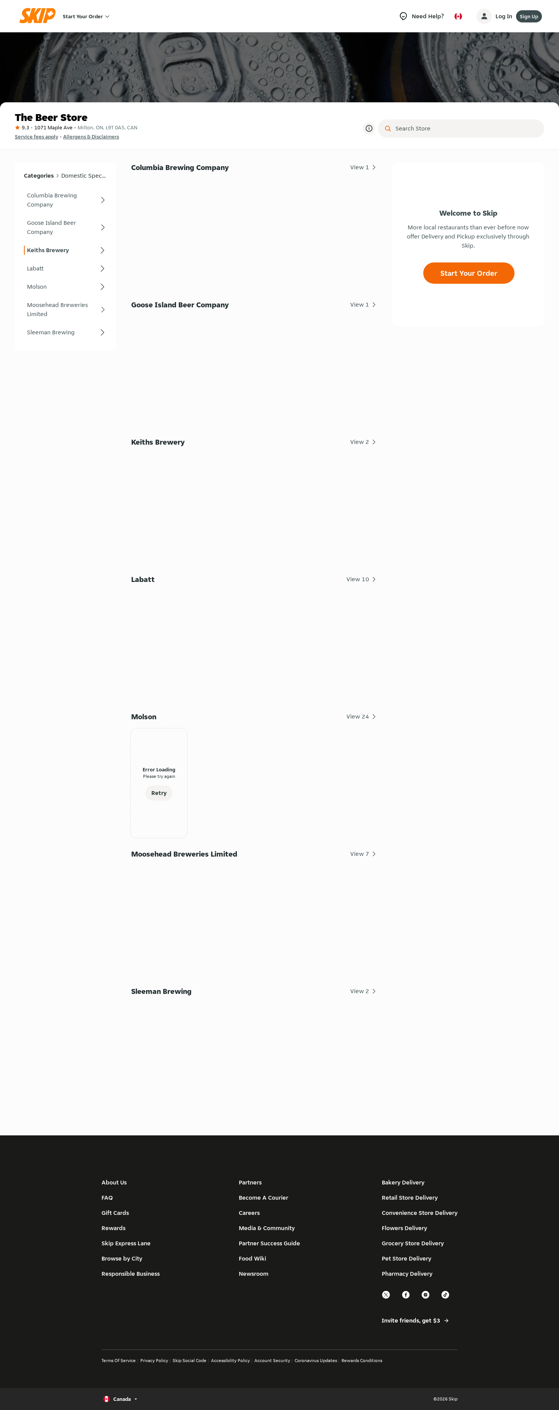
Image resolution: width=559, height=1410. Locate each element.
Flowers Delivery (404, 1228)
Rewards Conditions (361, 1360)
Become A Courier (263, 1198)
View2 (359, 442)
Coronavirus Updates (316, 1360)
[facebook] (406, 1298)
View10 (357, 579)
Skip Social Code (189, 1360)
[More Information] (369, 128)
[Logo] (40, 16)
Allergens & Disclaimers (91, 136)
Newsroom (253, 1274)
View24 (357, 716)
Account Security (272, 1360)
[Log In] (484, 16)
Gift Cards (115, 1213)
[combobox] (466, 129)
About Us (114, 1182)
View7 (359, 854)
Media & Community (267, 1228)
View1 (359, 167)
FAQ (107, 1198)
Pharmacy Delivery (407, 1274)
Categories (39, 176)
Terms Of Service (119, 1360)
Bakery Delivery (403, 1182)
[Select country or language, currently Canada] (458, 16)
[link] (65, 200)
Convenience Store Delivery (419, 1213)
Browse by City (122, 1258)
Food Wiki (252, 1258)
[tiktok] (445, 1298)
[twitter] (386, 1298)
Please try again (159, 776)
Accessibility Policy (230, 1360)
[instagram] (425, 1298)
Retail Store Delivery (410, 1198)
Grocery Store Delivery (413, 1243)
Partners (250, 1182)
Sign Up (529, 16)
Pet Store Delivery (406, 1258)
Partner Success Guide (269, 1243)
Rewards (113, 1228)
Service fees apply (36, 136)
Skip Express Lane (126, 1243)
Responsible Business (131, 1274)
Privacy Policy (154, 1360)
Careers (249, 1213)
